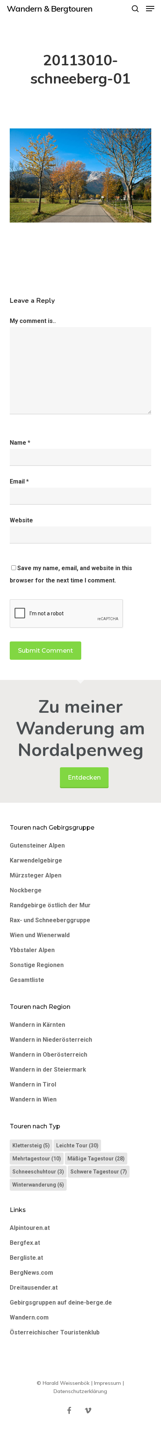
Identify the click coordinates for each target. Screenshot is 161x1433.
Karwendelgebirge (36, 860)
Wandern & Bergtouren (49, 8)
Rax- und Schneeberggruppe (50, 920)
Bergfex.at (25, 1242)
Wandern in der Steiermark (48, 1069)
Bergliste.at (26, 1257)
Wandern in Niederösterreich (51, 1039)
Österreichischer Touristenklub (55, 1332)
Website (21, 520)
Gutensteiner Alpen (37, 845)
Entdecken (84, 777)
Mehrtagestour (36, 1159)
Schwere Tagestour (98, 1172)
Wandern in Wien (33, 1099)
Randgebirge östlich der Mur (50, 905)
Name (20, 442)
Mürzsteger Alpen (35, 875)
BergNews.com (31, 1272)
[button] (150, 8)
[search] (135, 8)
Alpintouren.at (30, 1227)
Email (19, 481)
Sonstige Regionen (37, 965)
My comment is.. (33, 320)
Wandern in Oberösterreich (48, 1054)
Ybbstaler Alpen (32, 950)
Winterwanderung (38, 1185)
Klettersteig (31, 1145)
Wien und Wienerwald (40, 935)
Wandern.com (29, 1317)
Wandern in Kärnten (37, 1024)
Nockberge (26, 890)
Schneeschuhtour (38, 1172)
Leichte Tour (77, 1145)
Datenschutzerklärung (80, 1391)
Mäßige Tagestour (96, 1159)
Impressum (107, 1383)
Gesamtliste (27, 979)
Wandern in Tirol (33, 1084)
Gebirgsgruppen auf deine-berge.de (61, 1302)
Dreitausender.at (34, 1287)
